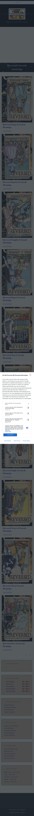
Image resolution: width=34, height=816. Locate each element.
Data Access (17, 440)
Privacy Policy (26, 440)
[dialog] (17, 408)
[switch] (27, 408)
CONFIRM (10, 434)
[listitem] (17, 404)
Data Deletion (7, 440)
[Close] (30, 375)
